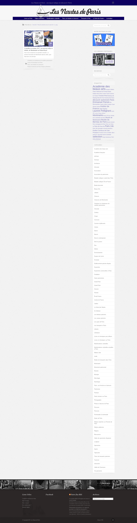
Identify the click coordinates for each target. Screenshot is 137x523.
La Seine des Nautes (98, 18)
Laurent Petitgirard (102, 110)
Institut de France (99, 300)
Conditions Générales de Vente (29, 498)
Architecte (97, 163)
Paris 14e (109, 126)
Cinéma (96, 212)
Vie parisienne (98, 471)
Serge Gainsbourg (107, 137)
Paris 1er (108, 124)
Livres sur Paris (28, 18)
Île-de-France (97, 296)
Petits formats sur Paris (100, 396)
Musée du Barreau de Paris (101, 121)
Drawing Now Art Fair (98, 97)
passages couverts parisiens (105, 128)
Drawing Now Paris (109, 97)
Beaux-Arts (97, 189)
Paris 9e (102, 126)
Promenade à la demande (101, 414)
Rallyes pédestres (39, 18)
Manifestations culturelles (53, 18)
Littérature (97, 332)
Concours (96, 219)
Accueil (34, 24)
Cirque (96, 216)
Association (97, 170)
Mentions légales (26, 507)
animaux (96, 156)
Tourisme (96, 460)
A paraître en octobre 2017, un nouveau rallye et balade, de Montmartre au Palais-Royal (38, 49)
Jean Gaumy (103, 108)
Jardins (96, 303)
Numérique (97, 381)
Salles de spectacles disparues (102, 438)
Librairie (96, 329)
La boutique (109, 18)
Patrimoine (97, 389)
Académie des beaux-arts (101, 87)
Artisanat (96, 167)
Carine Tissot (106, 93)
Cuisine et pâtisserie (99, 223)
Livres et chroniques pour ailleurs (103, 336)
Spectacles (97, 445)
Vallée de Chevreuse (99, 467)
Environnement (98, 252)
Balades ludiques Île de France (102, 181)
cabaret (96, 192)
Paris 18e (95, 128)
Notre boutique (25, 500)
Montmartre (98, 115)
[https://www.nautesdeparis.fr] (68, 17)
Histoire (96, 292)
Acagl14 (108, 89)
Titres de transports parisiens (102, 456)
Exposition (97, 267)
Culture (96, 227)
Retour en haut (113, 520)
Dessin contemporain (100, 238)
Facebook (113, 2)
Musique (96, 374)
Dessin (96, 234)
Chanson (96, 196)
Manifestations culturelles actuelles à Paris (103, 348)
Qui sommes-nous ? (26, 505)
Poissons (96, 407)
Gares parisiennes (99, 278)
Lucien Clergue (98, 113)
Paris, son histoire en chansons (70, 18)
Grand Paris (97, 281)
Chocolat (96, 209)
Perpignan (96, 132)
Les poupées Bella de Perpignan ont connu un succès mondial (79, 499)
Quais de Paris (98, 418)
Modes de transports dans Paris (102, 360)
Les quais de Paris (99, 322)
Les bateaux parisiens (100, 314)
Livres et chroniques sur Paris (34, 62)
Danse (96, 230)
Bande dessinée (98, 185)
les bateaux (97, 311)
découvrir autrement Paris (103, 100)
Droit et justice (98, 241)
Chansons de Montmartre (101, 200)
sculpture (96, 441)
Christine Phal (102, 95)
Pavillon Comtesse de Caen (101, 130)
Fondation (97, 274)
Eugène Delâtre (103, 104)
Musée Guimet (110, 122)
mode (95, 356)
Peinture (96, 392)
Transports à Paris (85, 18)
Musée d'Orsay (106, 115)
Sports (96, 449)
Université (97, 463)
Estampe (96, 260)
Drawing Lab (110, 95)
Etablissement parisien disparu (102, 263)
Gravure (96, 289)
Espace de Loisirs (99, 256)
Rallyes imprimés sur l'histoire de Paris (103, 422)
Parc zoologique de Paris (99, 124)
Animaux (96, 160)
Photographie (97, 400)
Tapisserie (97, 452)
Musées (96, 371)
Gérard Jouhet (96, 106)
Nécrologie (97, 378)
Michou (103, 113)
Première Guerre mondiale (105, 132)
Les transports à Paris (100, 325)
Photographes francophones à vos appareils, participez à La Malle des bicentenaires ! (79, 508)
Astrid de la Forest (101, 91)
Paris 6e (96, 126)
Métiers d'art (97, 352)
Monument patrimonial (100, 367)
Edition (96, 249)
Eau (95, 245)
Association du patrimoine (101, 174)
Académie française (99, 152)
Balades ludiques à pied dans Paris (103, 178)
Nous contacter (25, 503)
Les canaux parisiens (100, 318)
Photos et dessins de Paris (34, 66)
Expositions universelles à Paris (103, 270)
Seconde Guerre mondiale (104, 134)
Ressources (97, 434)
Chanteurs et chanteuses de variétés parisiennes (39, 60)
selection (97, 136)
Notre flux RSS (76, 494)
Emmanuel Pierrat (101, 102)
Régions (96, 431)
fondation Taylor (111, 104)
